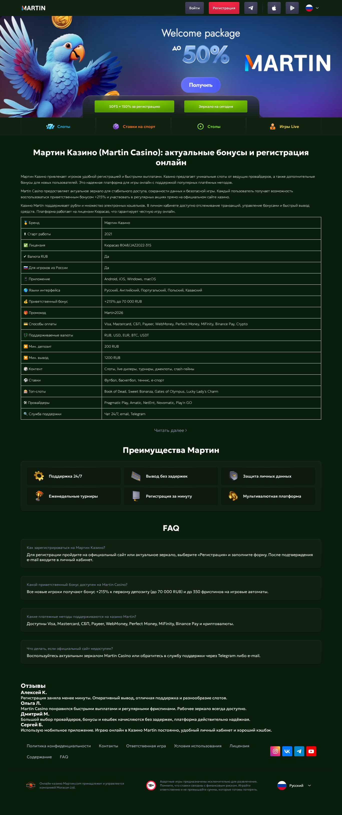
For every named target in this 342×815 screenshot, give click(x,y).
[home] (33, 7)
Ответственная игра (146, 745)
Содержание (39, 756)
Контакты (108, 745)
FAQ (64, 756)
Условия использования (198, 745)
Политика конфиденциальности (59, 745)
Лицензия (239, 745)
